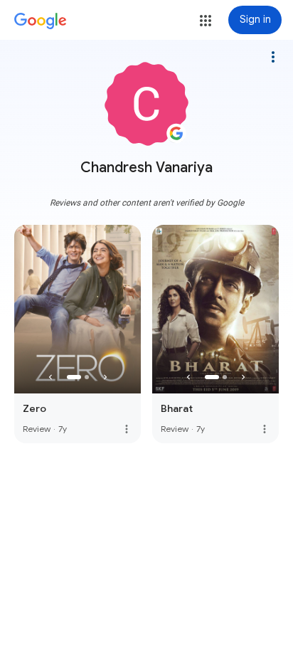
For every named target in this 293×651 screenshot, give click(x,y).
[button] (205, 20)
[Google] (40, 21)
